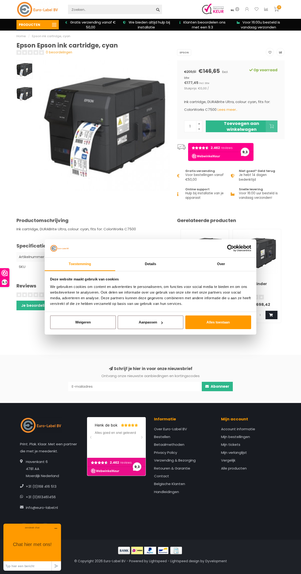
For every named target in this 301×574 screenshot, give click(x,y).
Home (21, 36)
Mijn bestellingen (235, 436)
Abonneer (219, 386)
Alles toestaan (218, 322)
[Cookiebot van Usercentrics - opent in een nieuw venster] (230, 248)
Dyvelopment (216, 561)
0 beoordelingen (59, 52)
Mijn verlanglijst (234, 452)
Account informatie (238, 429)
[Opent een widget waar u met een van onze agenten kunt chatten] (32, 547)
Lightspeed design (184, 561)
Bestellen (162, 436)
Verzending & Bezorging (175, 460)
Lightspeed (158, 561)
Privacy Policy (165, 452)
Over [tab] (221, 264)
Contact (161, 476)
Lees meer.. (227, 109)
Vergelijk (228, 460)
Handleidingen (166, 491)
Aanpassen (148, 322)
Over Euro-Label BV (170, 429)
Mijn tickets (230, 444)
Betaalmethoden (169, 444)
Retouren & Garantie (172, 468)
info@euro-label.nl (42, 507)
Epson (184, 52)
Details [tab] (150, 264)
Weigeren (83, 322)
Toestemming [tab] (80, 264)
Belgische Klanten (169, 483)
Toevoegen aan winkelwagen (241, 126)
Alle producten (234, 468)
